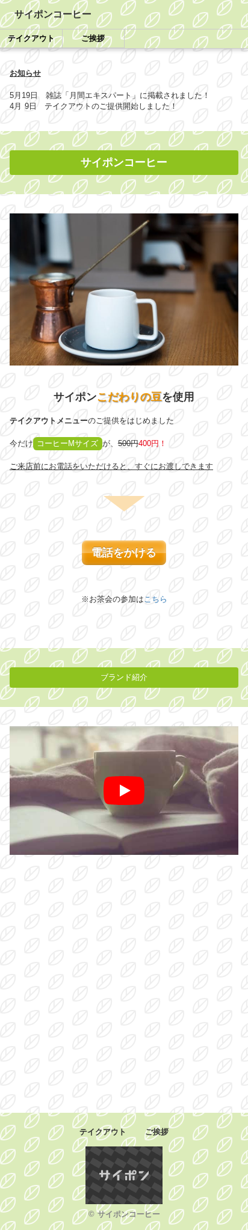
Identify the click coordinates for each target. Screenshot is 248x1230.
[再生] (124, 790)
